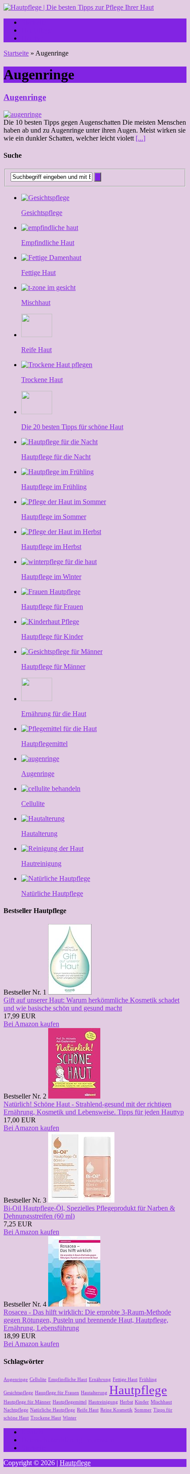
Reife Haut (36, 349)
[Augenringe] (40, 758)
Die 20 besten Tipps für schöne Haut (72, 427)
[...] (140, 138)
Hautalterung (39, 833)
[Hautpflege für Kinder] (50, 621)
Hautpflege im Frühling (54, 486)
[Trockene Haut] (56, 364)
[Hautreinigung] (52, 848)
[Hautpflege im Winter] (59, 561)
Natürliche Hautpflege (52, 893)
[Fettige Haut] (51, 257)
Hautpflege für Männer (53, 666)
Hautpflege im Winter (51, 576)
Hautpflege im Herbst (51, 546)
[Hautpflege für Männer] (62, 651)
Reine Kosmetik (116, 1409)
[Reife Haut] (36, 334)
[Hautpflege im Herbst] (61, 531)
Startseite (33, 22)
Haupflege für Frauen (57, 1392)
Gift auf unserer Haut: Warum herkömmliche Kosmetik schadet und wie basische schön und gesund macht (91, 1004)
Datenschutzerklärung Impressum (67, 1440)
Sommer (143, 1409)
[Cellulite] (50, 788)
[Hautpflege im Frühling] (57, 471)
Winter (69, 1417)
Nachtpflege (16, 1409)
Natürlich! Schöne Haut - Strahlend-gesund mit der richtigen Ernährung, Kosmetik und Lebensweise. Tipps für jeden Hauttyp (94, 1108)
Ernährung (100, 1379)
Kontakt (32, 1432)
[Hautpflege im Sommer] (63, 501)
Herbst (126, 1402)
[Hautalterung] (43, 818)
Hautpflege (36, 30)
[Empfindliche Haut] (49, 227)
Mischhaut (35, 302)
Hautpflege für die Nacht (56, 456)
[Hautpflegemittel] (59, 728)
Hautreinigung (41, 863)
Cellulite (33, 803)
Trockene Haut (42, 379)
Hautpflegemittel (44, 743)
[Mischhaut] (48, 287)
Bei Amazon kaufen (31, 1024)
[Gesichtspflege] (45, 197)
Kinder (142, 1402)
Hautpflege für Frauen (52, 606)
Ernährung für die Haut (53, 713)
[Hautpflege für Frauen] (50, 591)
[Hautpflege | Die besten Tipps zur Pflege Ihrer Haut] (95, 7)
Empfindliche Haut (47, 242)
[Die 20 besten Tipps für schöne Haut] (36, 412)
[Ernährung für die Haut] (36, 698)
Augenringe (25, 97)
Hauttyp (32, 38)
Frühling (148, 1379)
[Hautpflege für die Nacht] (59, 442)
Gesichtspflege (41, 212)
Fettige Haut (38, 272)
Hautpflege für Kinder (52, 636)
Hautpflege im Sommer (53, 516)
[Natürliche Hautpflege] (55, 878)
